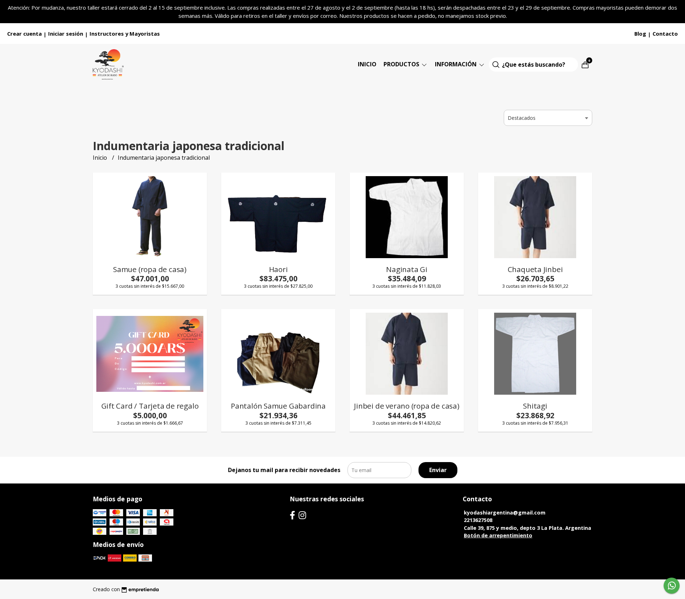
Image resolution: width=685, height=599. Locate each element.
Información (456, 64)
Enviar (438, 470)
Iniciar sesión (65, 33)
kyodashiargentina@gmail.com (505, 512)
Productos (402, 64)
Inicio (367, 64)
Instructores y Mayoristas (125, 33)
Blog (640, 33)
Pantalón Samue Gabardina (278, 406)
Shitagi (535, 406)
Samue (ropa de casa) (150, 269)
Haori (278, 269)
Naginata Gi (406, 269)
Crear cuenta (24, 33)
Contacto (665, 33)
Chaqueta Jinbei (535, 269)
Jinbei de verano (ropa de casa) (407, 406)
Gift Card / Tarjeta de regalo (150, 406)
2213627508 (478, 520)
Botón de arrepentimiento (498, 535)
